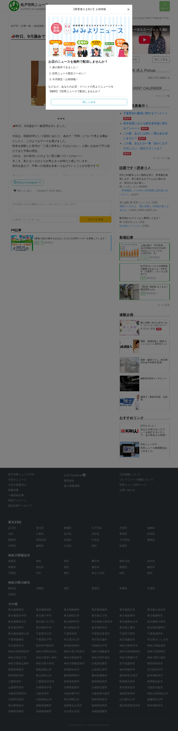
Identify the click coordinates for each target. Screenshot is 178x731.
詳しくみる (89, 102)
